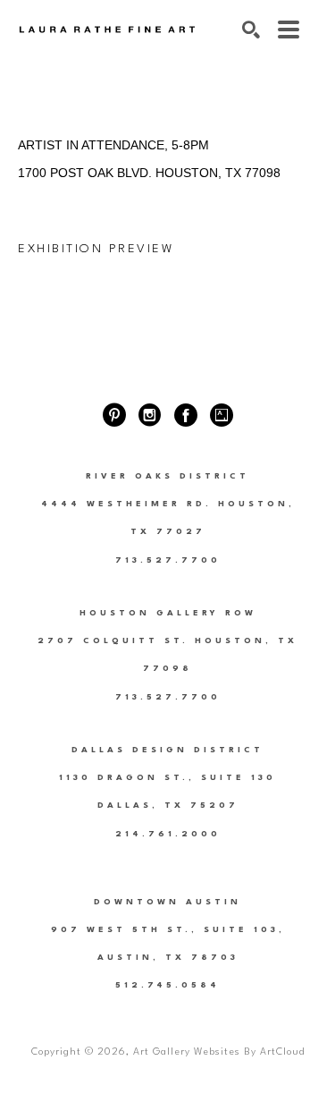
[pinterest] (114, 415)
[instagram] (150, 415)
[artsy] (221, 415)
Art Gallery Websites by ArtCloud (219, 1052)
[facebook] (185, 415)
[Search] (251, 29)
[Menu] (288, 29)
